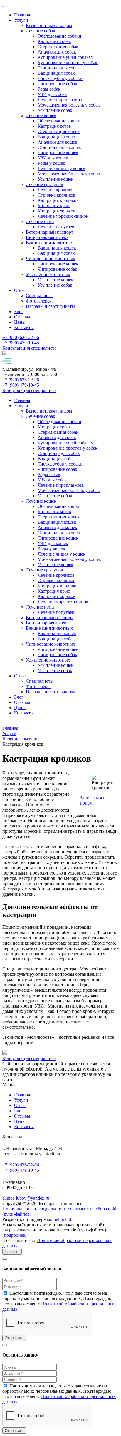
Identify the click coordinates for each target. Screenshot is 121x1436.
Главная (22, 14)
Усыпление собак (55, 110)
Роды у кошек (51, 163)
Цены (20, 322)
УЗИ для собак (52, 94)
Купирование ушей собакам (66, 57)
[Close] (4, 1259)
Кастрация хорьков (56, 210)
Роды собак (49, 89)
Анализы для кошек (57, 141)
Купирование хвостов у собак (68, 62)
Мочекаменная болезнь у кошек (69, 173)
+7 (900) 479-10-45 (20, 1170)
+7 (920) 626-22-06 (20, 1164)
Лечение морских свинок (63, 216)
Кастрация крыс (54, 205)
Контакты (24, 327)
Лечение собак (40, 30)
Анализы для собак (57, 51)
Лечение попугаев (56, 226)
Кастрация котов (54, 126)
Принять (12, 1251)
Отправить (14, 1338)
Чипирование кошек (58, 152)
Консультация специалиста (29, 347)
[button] (60, 362)
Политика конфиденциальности (34, 1208)
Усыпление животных (48, 274)
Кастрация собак (54, 41)
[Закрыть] (4, 6)
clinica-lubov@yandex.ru (25, 1198)
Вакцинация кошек (57, 136)
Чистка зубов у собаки (60, 78)
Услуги (21, 20)
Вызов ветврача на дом (49, 25)
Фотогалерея (38, 300)
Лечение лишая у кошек (61, 168)
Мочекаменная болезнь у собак (69, 104)
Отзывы (22, 316)
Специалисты (39, 295)
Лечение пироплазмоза (61, 99)
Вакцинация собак (56, 73)
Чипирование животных (50, 258)
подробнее (14, 1235)
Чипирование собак (57, 83)
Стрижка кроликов (56, 194)
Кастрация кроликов (58, 200)
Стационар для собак (59, 67)
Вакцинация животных (49, 242)
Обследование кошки (59, 120)
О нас (20, 290)
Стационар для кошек (59, 147)
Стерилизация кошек (59, 131)
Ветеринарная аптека (47, 237)
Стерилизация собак (58, 46)
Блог (18, 311)
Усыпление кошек (55, 179)
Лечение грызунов (44, 184)
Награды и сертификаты (50, 306)
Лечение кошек (41, 115)
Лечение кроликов (56, 189)
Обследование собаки (59, 36)
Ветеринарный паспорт (49, 232)
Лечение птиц (40, 221)
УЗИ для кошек (53, 157)
